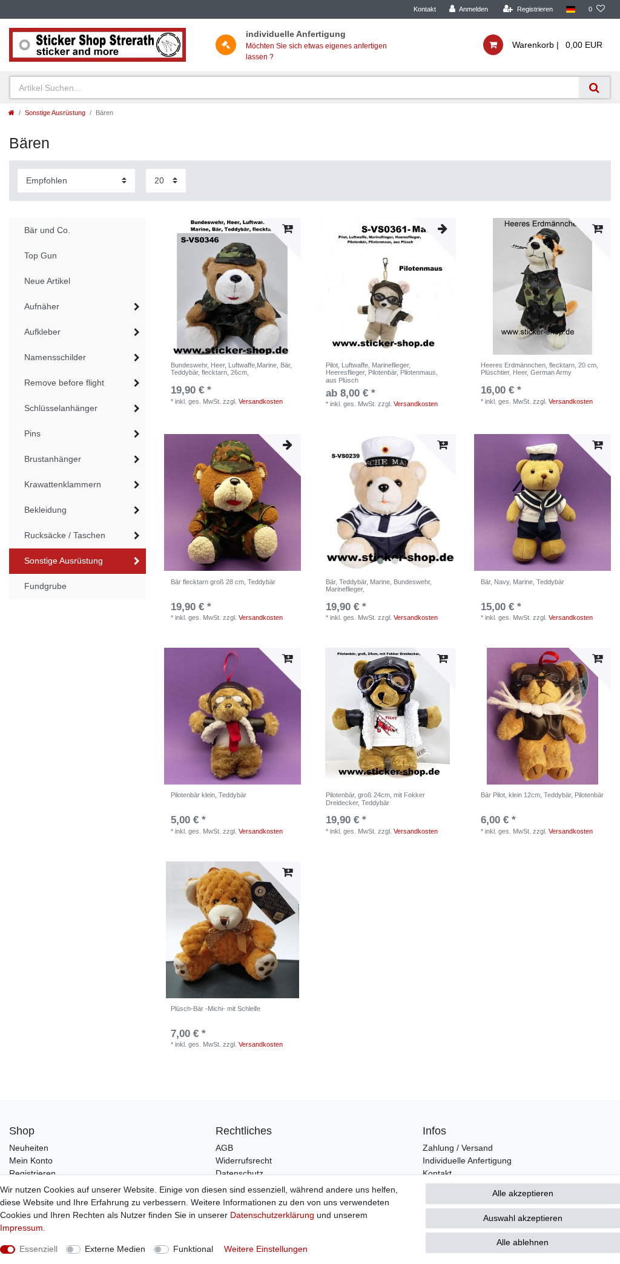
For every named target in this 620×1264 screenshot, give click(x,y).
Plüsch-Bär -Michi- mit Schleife (215, 1008)
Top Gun (40, 255)
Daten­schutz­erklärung (272, 1215)
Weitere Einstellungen (266, 1249)
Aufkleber (42, 332)
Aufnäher (41, 306)
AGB (224, 1148)
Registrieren (32, 1173)
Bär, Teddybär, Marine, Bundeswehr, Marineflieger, (379, 585)
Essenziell (38, 1249)
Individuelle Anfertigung (467, 1160)
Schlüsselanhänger (60, 408)
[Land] (570, 9)
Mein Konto (31, 1160)
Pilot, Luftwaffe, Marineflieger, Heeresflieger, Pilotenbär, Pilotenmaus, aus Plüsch (382, 372)
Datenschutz (239, 1173)
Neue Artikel (47, 281)
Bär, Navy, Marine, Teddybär (522, 581)
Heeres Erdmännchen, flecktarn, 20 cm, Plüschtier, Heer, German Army (539, 368)
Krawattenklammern (62, 484)
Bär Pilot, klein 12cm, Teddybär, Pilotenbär (542, 794)
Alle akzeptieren (522, 1193)
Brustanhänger (52, 459)
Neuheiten (28, 1148)
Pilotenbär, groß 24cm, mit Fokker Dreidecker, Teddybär (375, 798)
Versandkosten (261, 401)
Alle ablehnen (522, 1242)
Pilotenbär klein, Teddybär (208, 794)
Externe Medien (115, 1249)
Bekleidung (45, 510)
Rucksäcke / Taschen (64, 535)
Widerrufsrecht (244, 1160)
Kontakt (425, 9)
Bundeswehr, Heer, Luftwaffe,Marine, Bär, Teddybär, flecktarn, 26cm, (231, 368)
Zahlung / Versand (458, 1148)
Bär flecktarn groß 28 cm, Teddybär (223, 581)
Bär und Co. (47, 230)
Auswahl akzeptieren (522, 1218)
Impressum (21, 1228)
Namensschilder (55, 357)
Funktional (193, 1249)
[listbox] (387, 502)
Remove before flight (64, 382)
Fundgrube (45, 586)
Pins (32, 433)
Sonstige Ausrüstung (55, 112)
